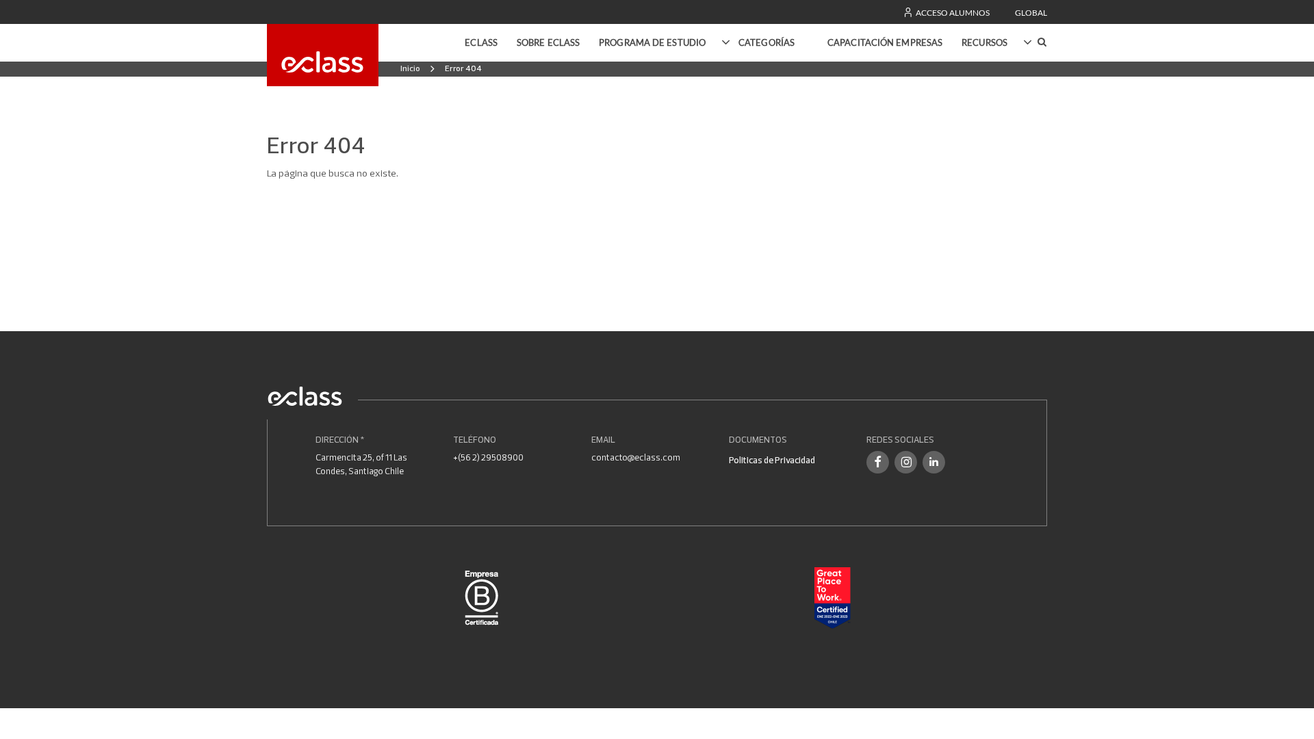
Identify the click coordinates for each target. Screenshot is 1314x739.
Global (1031, 13)
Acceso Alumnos (952, 13)
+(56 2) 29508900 (488, 457)
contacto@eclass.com (635, 457)
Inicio (410, 68)
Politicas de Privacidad (772, 459)
